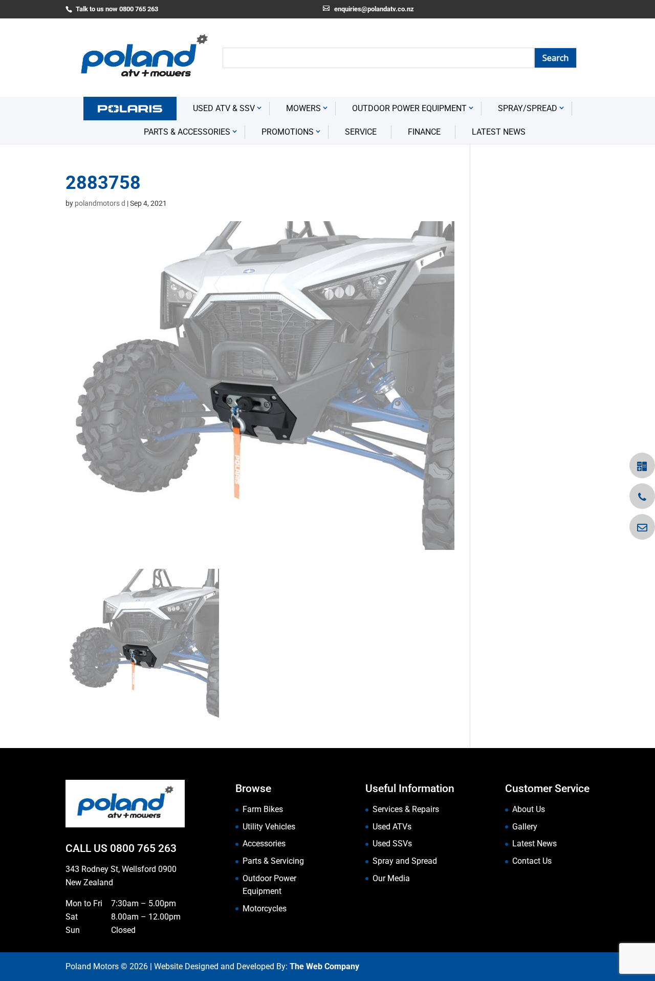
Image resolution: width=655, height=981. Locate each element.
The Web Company (324, 966)
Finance (424, 132)
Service (361, 132)
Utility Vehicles (269, 826)
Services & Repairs (406, 809)
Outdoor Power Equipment (409, 108)
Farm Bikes (263, 809)
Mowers (303, 108)
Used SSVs (392, 843)
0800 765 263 (143, 848)
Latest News (499, 132)
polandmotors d (100, 203)
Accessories (264, 843)
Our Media (391, 878)
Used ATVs (392, 826)
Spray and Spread (405, 861)
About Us (528, 809)
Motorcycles (265, 908)
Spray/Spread (527, 108)
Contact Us (532, 861)
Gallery (524, 826)
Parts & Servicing (273, 861)
